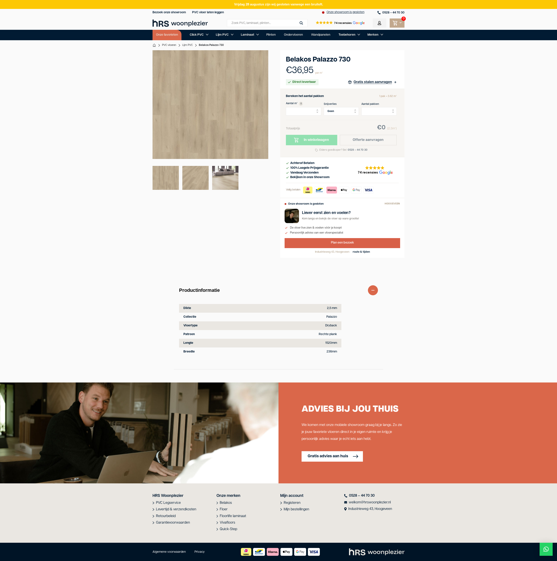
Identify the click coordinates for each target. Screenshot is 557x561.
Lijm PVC (222, 35)
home (154, 45)
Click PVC (197, 35)
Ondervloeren (293, 35)
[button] (340, 23)
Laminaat (247, 35)
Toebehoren (347, 35)
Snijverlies (330, 104)
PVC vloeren (169, 45)
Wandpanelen (320, 35)
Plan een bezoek (342, 242)
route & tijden (361, 252)
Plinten (271, 35)
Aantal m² (293, 103)
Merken (372, 35)
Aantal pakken (370, 104)
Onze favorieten (167, 35)
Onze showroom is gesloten (345, 12)
